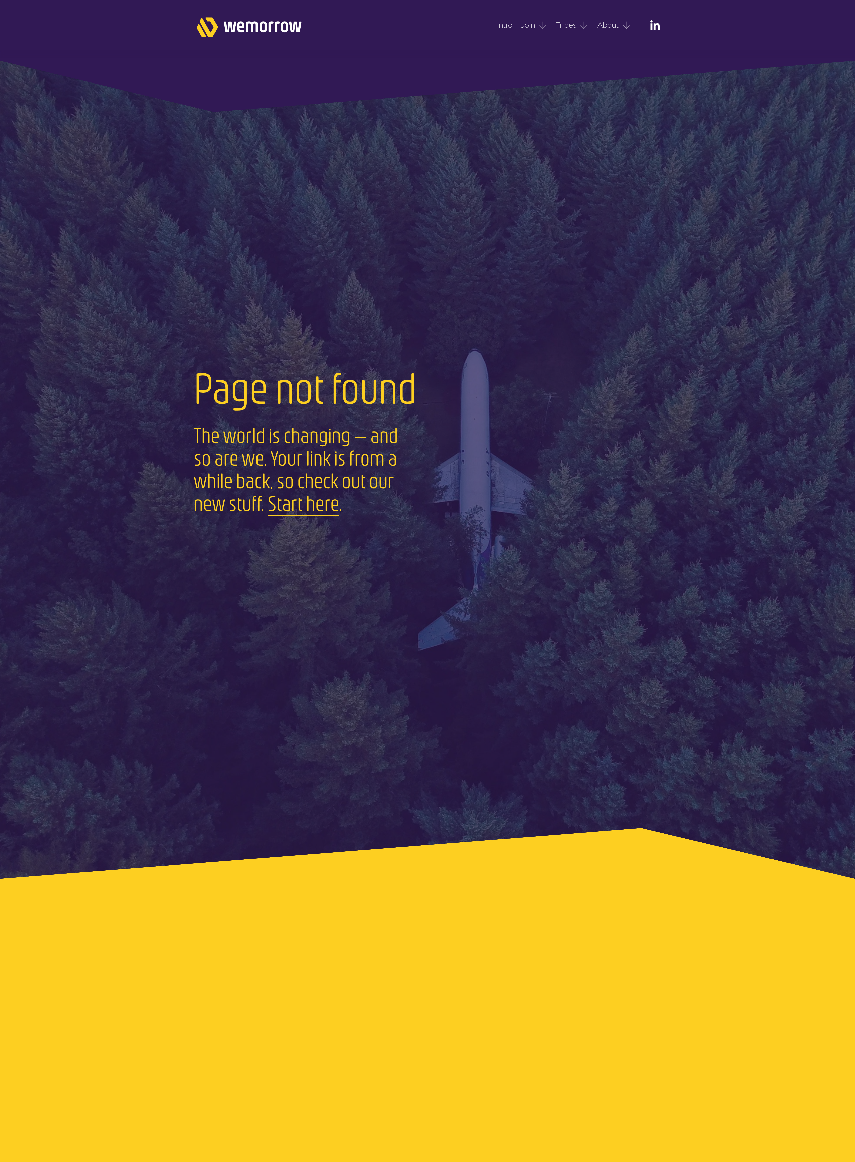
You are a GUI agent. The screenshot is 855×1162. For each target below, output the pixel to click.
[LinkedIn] (654, 25)
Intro (504, 25)
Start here (303, 502)
